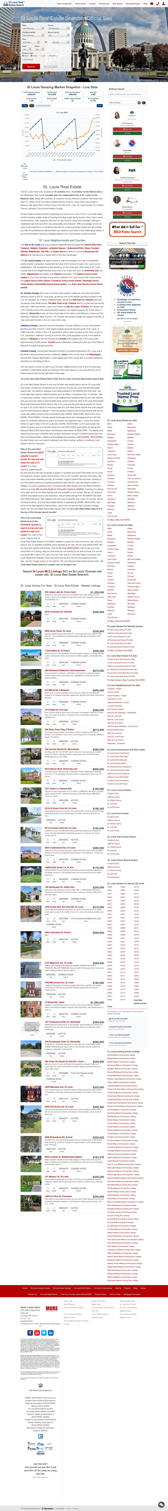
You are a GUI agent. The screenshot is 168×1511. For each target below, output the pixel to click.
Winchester (131, 509)
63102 (123, 945)
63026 (109, 934)
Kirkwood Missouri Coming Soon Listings (122, 1157)
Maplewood (33, 273)
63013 (109, 900)
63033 (109, 948)
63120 (136, 890)
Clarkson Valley (113, 444)
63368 (136, 993)
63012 (109, 897)
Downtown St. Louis (114, 699)
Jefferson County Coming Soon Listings (121, 1154)
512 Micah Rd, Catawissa (57, 690)
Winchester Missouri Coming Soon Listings (122, 1280)
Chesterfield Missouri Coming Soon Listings (123, 1075)
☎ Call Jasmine (127, 186)
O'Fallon (85, 306)
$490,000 (98, 749)
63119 (136, 887)
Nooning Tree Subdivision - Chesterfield (121, 712)
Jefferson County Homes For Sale (119, 633)
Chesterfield (111, 441)
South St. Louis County (115, 736)
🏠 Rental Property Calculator (120, 1028)
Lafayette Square (57, 248)
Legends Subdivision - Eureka (118, 702)
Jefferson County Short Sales (117, 777)
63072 (123, 917)
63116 (123, 993)
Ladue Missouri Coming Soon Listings (121, 1161)
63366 (136, 986)
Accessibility (60, 1508)
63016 (109, 911)
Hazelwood (111, 499)
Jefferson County (113, 797)
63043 (109, 979)
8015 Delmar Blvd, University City (61, 769)
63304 (136, 982)
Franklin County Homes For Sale (119, 630)
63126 (136, 911)
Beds (24, 46)
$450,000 (98, 612)
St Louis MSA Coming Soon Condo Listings (123, 1219)
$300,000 (98, 650)
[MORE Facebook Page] (30, 1332)
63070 (123, 911)
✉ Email (127, 133)
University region (133, 586)
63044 (109, 982)
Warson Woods (132, 485)
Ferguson (110, 475)
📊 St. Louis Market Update (119, 1036)
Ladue (109, 512)
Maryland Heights (133, 434)
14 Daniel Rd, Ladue (54, 1002)
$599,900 (98, 1022)
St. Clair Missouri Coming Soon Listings (121, 1226)
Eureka (110, 468)
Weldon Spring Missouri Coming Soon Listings (124, 1267)
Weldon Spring (132, 495)
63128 (136, 917)
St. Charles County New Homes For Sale (122, 669)
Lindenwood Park (75, 248)
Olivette (130, 451)
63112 (123, 979)
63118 (123, 999)
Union (64, 354)
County (50, 25)
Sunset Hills (131, 475)
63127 (136, 914)
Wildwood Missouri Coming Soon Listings (122, 1277)
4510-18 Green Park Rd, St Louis (60, 808)
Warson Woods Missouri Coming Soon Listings (124, 1256)
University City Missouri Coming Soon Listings (123, 1249)
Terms (69, 1508)
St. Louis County (113, 807)
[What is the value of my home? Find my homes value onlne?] (127, 258)
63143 (136, 962)
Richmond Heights (134, 454)
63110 (123, 972)
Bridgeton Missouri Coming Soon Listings (122, 1068)
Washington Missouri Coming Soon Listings (123, 1260)
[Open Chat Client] (161, 1505)
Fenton (110, 471)
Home (26, 56)
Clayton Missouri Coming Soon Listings (121, 1082)
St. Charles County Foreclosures (119, 767)
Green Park (111, 492)
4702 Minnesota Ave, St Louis (59, 982)
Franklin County (113, 793)
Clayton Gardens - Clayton (117, 695)
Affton (109, 424)
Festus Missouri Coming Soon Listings (121, 1127)
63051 (109, 996)
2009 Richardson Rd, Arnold (58, 1137)
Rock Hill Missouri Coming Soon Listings (121, 1205)
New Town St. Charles (115, 709)
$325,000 (98, 1087)
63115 (123, 989)
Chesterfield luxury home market (51, 284)
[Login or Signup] (163, 3)
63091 (123, 938)
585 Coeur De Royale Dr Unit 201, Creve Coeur (65, 1061)
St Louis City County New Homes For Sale (122, 673)
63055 (123, 887)
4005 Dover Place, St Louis (58, 631)
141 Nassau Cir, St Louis (57, 1176)
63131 (136, 928)
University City (91, 270)
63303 (136, 979)
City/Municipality (28, 32)
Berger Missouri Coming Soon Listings (121, 1062)
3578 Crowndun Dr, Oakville (58, 612)
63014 (109, 904)
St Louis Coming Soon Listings (118, 1215)
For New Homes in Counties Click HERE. (126, 680)
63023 (109, 928)
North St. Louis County (115, 719)
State (24, 25)
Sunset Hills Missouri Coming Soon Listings (123, 1236)
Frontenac (111, 482)
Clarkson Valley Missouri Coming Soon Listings (124, 1079)
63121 (136, 894)
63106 (123, 958)
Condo (34, 56)
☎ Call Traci (127, 129)
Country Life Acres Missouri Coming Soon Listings (125, 1089)
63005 (109, 887)
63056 (123, 890)
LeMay (129, 424)
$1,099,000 (97, 1002)
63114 (123, 986)
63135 (136, 941)
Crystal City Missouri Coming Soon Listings (122, 1099)
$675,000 (98, 670)
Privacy (76, 1508)
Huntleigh (110, 506)
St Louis (130, 468)
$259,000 (98, 887)
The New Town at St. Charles (62, 303)
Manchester (131, 427)
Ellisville (110, 465)
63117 (123, 996)
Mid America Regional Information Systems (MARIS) (60, 489)
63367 (136, 989)
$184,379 (98, 1157)
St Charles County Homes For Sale (120, 640)
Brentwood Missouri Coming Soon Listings (122, 1065)
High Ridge (111, 502)
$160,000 (98, 788)
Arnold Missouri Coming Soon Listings (121, 1055)
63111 (123, 975)
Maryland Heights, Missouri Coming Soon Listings (125, 1178)
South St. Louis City (114, 733)
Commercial (28, 59)
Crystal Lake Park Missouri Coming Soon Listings (125, 1103)
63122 (136, 897)
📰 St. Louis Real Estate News (120, 1044)
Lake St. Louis (73, 306)
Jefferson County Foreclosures (118, 773)
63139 (136, 955)
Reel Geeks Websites (41, 1477)
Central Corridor (113, 692)
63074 (123, 924)
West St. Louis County (115, 740)
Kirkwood (110, 509)
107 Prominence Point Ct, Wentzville (62, 1022)
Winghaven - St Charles (116, 743)
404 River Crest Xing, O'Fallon (59, 729)
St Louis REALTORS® (69, 547)
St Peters (130, 471)
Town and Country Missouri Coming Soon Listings (125, 1239)
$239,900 (98, 1061)
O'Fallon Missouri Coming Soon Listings (121, 1188)
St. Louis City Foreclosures (117, 760)
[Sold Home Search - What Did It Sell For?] (127, 229)
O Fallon (130, 441)
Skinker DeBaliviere (30, 251)
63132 (136, 931)
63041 (109, 972)
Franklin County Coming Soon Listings (121, 1137)
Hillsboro (33, 338)
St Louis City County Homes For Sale (120, 647)
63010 (109, 890)
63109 (123, 969)
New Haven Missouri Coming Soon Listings (123, 1181)
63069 (123, 907)
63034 (109, 952)
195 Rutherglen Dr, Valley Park (59, 887)
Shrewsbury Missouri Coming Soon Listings (123, 1209)
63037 (109, 958)
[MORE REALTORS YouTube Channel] (37, 1332)
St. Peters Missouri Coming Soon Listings (122, 1229)
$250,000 (98, 1196)
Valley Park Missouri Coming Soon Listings (122, 1253)
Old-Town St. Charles (82, 299)
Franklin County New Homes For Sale (121, 659)
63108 (123, 965)
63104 (123, 952)
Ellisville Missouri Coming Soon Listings (121, 1116)
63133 (136, 934)
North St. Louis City (114, 716)
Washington (95, 354)
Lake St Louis (112, 516)
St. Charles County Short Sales (118, 770)
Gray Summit (112, 489)
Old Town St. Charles (115, 723)
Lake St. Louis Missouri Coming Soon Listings (123, 1164)
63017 (109, 914)
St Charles (131, 465)
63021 (109, 924)
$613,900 (98, 729)
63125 (136, 907)
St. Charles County (114, 800)
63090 (123, 934)
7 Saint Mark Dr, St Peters (57, 650)
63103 (123, 948)
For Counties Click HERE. (120, 650)
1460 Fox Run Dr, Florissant (58, 1196)
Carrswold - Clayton (114, 689)
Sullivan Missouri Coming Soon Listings (121, 1232)
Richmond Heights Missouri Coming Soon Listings (125, 1202)
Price (24, 39)
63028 (109, 938)
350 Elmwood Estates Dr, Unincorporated (65, 670)
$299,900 (98, 932)
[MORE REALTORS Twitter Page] (43, 1332)
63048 (109, 986)
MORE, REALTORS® (93, 436)
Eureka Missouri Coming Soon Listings (121, 1120)
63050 (109, 993)
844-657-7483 (26, 1318)
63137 (136, 948)
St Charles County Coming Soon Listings (122, 1212)
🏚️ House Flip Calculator (118, 1020)
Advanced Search (50, 66)
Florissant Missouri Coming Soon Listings (122, 1130)
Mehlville (130, 437)
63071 (123, 914)
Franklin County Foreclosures (118, 780)
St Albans (130, 461)
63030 (109, 941)
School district (53, 32)
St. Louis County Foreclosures (118, 753)
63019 (109, 917)
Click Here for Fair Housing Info (40, 1390)
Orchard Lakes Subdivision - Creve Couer (122, 726)
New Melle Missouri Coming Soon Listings (122, 1185)
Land (43, 56)
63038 (109, 962)
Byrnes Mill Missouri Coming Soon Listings (122, 1072)
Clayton (57, 273)
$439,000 (98, 1176)
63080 (123, 928)
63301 (136, 975)
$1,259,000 (97, 592)
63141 (136, 958)
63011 (109, 894)
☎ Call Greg (127, 156)
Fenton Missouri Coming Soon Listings (121, 1123)
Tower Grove (59, 251)
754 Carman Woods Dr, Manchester (62, 749)
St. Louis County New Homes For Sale (121, 676)
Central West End (92, 244)
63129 (136, 921)
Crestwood (111, 451)
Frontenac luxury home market (66, 280)
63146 (136, 969)
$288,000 (98, 710)
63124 (136, 904)
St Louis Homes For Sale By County (125, 626)
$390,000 (98, 847)
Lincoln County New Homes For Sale (120, 662)
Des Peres (111, 461)
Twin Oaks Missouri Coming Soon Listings (122, 1243)
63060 (123, 894)
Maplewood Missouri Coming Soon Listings (123, 1171)
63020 (109, 921)
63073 (123, 921)
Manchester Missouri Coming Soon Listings (123, 1168)
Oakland (130, 444)
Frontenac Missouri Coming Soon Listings (122, 1140)
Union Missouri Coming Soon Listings (120, 1246)
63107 (123, 962)
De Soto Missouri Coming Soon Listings (121, 1109)
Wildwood (130, 506)
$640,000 (98, 690)
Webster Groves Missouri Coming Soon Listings (124, 1263)
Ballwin (109, 430)
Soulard (95, 248)
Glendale (110, 485)
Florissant (111, 478)
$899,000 (98, 769)
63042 (109, 975)
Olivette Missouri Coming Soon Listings (121, 1195)
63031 (109, 945)
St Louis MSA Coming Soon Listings (120, 1222)
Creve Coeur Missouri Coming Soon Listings (123, 1096)
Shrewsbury (131, 458)
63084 (123, 931)
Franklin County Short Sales (117, 784)
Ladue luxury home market (37, 280)
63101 (123, 941)
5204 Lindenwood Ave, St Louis (60, 847)
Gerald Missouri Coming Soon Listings (121, 1144)
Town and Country (134, 478)
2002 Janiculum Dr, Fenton (58, 932)
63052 (109, 999)
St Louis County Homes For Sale (119, 643)
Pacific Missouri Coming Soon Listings (121, 1198)
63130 (136, 924)
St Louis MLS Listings (47, 571)
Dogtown (43, 248)
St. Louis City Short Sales (116, 763)
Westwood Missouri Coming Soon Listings (122, 1273)
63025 (109, 931)
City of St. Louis (32, 244)
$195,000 (98, 808)
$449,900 (98, 1106)
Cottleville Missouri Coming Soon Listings (122, 1086)
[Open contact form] (151, 3)
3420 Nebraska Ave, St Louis (59, 1087)
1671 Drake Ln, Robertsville (58, 788)
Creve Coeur (112, 454)
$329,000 (98, 1137)
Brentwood (111, 434)
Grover (109, 495)
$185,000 (98, 982)
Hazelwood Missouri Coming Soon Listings (122, 1147)
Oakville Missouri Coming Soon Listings (121, 1191)
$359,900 (98, 963)
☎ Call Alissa (127, 213)
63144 (136, 965)
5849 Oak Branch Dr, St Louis (59, 1106)
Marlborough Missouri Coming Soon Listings (123, 1174)
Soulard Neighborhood (115, 730)
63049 (109, 989)
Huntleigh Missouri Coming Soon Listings (122, 1150)
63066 (123, 900)
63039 (109, 965)
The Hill (44, 251)
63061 (123, 897)
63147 (136, 972)
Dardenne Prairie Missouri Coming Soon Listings (125, 1106)
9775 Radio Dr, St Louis (56, 710)
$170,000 (98, 867)
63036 (109, 955)
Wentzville (34, 313)
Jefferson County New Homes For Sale (121, 666)
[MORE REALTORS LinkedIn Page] (50, 1332)
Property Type (27, 53)
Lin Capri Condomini (114, 706)
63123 (136, 900)
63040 (109, 969)
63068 (123, 904)
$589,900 (98, 1041)
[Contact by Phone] (157, 3)
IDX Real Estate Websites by (31, 1508)
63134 (136, 938)
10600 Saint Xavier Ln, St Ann (59, 867)
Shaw (87, 248)
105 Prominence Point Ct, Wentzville (62, 1041)
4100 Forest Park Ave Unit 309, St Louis (65, 907)
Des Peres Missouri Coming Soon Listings (122, 1113)
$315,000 (98, 907)
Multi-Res (52, 56)
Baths (37, 46)
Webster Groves (133, 492)
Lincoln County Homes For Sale (118, 636)
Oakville (130, 448)
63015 (109, 907)
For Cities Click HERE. (118, 519)
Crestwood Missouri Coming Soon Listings (122, 1092)
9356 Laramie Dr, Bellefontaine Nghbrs (63, 1157)
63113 (123, 982)
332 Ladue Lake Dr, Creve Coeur (60, 592)
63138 (136, 952)
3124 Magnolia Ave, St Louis (58, 963)
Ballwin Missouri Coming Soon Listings (121, 1058)
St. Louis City (112, 804)
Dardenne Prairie (113, 458)
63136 (136, 945)
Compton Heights (29, 248)
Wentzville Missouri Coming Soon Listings (122, 1270)
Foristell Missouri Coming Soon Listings (121, 1133)
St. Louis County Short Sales (117, 756)
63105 (123, 955)
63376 (136, 996)
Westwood (131, 502)
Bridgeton (110, 437)
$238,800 (98, 631)
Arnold (62, 338)
